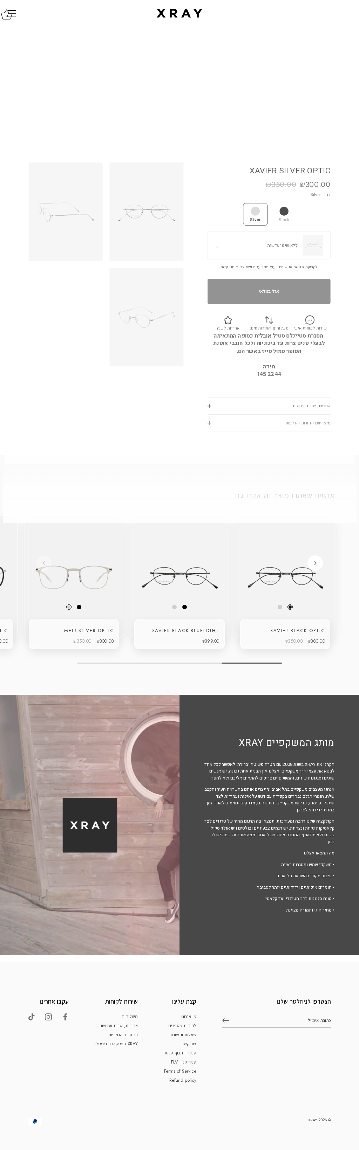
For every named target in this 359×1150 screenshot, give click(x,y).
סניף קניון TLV (183, 1062)
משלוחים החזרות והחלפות (308, 423)
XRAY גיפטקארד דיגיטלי (116, 1043)
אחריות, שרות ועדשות (311, 406)
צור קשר (189, 1043)
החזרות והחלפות (123, 1034)
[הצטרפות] (225, 1020)
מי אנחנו (188, 1016)
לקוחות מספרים (182, 1025)
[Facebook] (65, 1016)
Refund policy (182, 1080)
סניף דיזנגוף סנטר (180, 1052)
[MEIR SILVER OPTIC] (74, 577)
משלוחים (130, 1016)
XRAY (312, 1120)
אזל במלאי (269, 291)
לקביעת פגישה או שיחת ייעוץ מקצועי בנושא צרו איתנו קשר (269, 267)
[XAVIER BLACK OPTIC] (285, 577)
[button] (44, 563)
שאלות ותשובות (182, 1034)
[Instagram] (48, 1016)
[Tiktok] (31, 1016)
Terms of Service (179, 1071)
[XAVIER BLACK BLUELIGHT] (179, 577)
